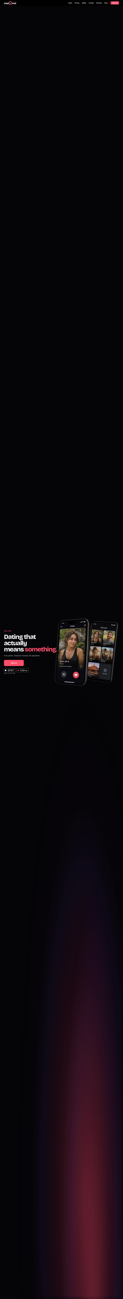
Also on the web (9, 673)
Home (70, 3)
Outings (91, 3)
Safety (84, 3)
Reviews (99, 3)
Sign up (114, 3)
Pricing (77, 3)
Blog (105, 3)
